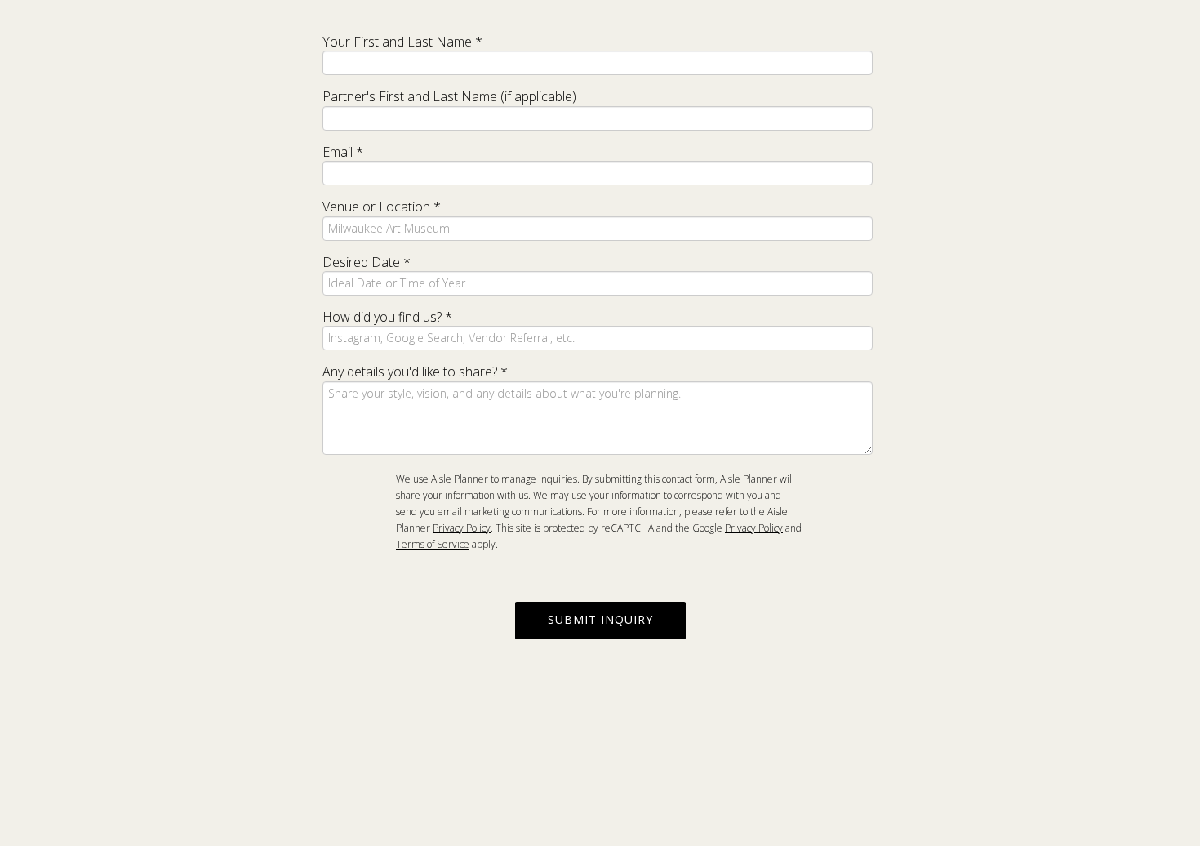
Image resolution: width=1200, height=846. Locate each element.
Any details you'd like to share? (415, 372)
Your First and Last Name (402, 42)
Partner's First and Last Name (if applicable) (449, 96)
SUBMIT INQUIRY (600, 619)
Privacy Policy (462, 528)
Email (342, 152)
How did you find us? (387, 317)
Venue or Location (381, 207)
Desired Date (366, 262)
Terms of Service (432, 544)
